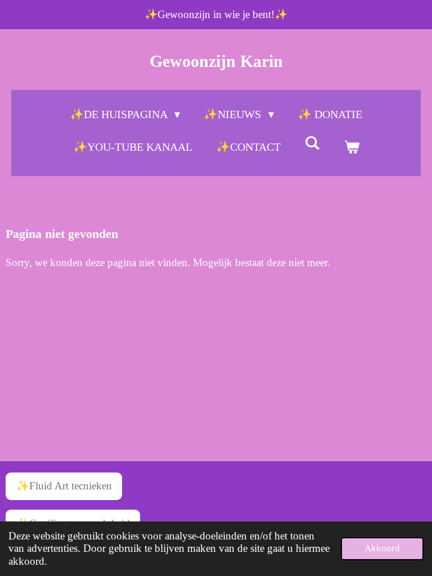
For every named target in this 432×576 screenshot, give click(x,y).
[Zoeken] (312, 143)
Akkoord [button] (382, 548)
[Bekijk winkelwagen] (351, 146)
